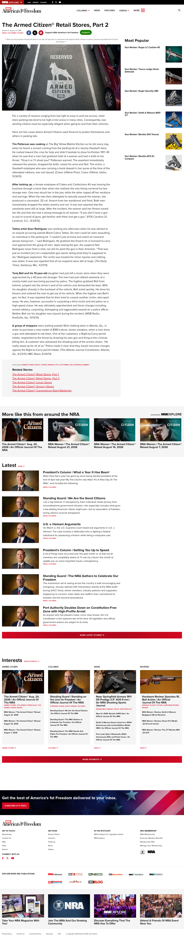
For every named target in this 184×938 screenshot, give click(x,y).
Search (5, 849)
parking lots (53, 365)
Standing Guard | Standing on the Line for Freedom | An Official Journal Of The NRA (68, 699)
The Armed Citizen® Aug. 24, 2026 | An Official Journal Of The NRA (22, 447)
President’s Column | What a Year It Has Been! (76, 472)
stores (44, 365)
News (97, 10)
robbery (86, 365)
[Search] (179, 10)
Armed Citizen (28, 365)
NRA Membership (147, 834)
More (20, 466)
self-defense (75, 365)
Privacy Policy (7, 934)
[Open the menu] (142, 10)
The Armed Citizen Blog (27, 705)
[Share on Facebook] (29, 31)
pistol (116, 709)
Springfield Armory (104, 709)
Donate (43, 2)
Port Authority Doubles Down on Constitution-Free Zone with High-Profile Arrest (80, 609)
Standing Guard (57, 706)
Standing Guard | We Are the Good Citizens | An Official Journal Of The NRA (69, 712)
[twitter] (35, 31)
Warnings (49, 934)
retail (37, 365)
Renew (35, 2)
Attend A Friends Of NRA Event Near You (159, 921)
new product (126, 709)
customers (64, 365)
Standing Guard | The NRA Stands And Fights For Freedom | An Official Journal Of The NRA (69, 734)
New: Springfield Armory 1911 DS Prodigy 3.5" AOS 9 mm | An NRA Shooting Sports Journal (113, 701)
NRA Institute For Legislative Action (108, 834)
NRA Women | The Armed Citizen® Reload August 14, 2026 (115, 445)
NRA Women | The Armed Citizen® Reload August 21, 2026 (69, 445)
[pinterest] (41, 31)
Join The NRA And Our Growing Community (67, 921)
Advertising (6, 834)
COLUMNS (81, 706)
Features (109, 10)
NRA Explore (99, 838)
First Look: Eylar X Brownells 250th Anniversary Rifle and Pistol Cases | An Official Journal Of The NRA (113, 737)
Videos (123, 10)
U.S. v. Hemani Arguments (62, 524)
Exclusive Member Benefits (151, 838)
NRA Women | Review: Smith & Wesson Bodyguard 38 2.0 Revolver (159, 713)
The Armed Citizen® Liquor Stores (32, 382)
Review (145, 707)
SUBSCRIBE (15, 805)
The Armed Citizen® (15, 33)
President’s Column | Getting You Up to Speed (76, 550)
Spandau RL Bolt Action (152, 705)
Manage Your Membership (151, 845)
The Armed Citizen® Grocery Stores (33, 386)
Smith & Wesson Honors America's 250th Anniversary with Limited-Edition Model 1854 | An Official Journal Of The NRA (114, 725)
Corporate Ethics (35, 934)
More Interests (30, 661)
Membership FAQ (147, 841)
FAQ (4, 841)
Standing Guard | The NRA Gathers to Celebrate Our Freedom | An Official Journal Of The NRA (66, 722)
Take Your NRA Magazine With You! (20, 921)
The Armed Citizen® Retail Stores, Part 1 (35, 374)
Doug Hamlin (71, 706)
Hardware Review (171, 705)
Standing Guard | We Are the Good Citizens (74, 498)
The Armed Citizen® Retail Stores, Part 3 (35, 378)
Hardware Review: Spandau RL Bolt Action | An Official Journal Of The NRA (161, 699)
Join (29, 2)
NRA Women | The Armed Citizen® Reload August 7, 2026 (161, 445)
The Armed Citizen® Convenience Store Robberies (42, 390)
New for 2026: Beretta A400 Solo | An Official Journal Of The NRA (112, 715)
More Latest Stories (103, 634)
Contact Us (6, 838)
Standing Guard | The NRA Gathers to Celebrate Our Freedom (80, 578)
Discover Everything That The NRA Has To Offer (112, 921)
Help (4, 845)
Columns (82, 10)
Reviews (144, 666)
